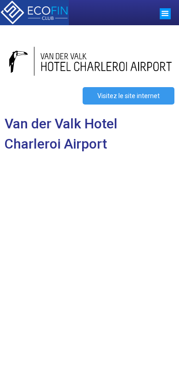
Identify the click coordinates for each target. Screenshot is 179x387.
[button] (165, 12)
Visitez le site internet (128, 96)
